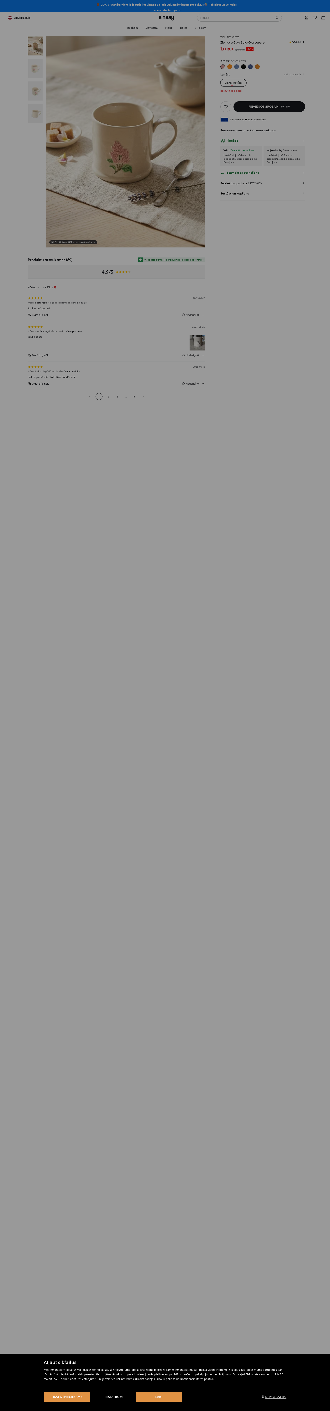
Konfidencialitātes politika (197, 1379)
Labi (158, 1397)
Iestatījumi (114, 1397)
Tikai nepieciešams (66, 1397)
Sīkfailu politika (165, 1379)
